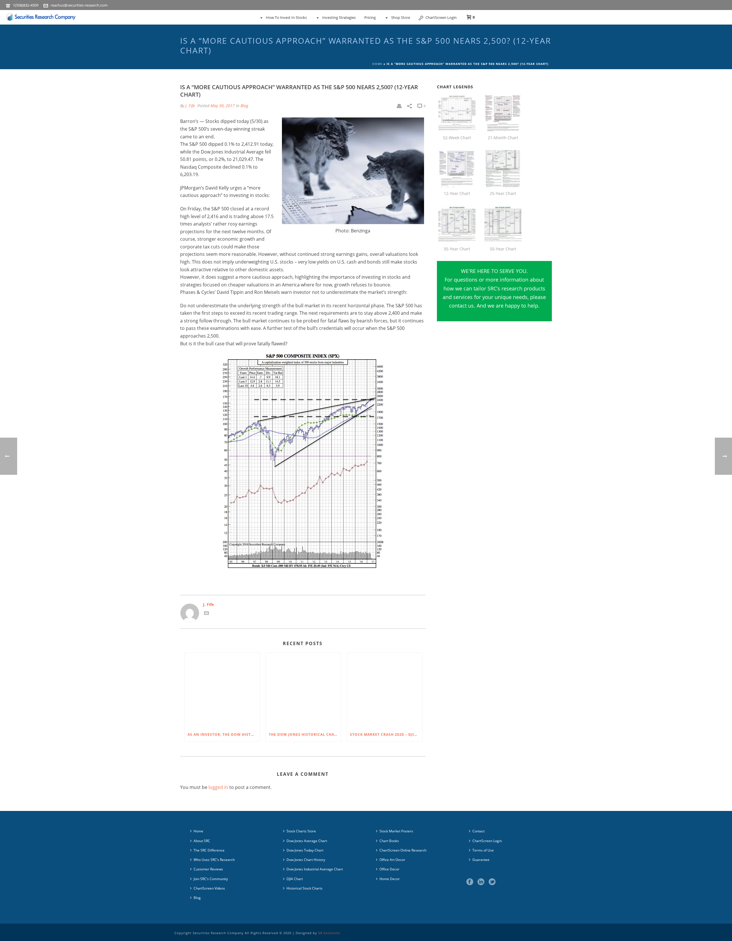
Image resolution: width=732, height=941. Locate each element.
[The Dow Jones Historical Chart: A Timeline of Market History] (303, 690)
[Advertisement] (494, 386)
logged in (218, 787)
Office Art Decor (392, 859)
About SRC (202, 840)
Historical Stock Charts (305, 888)
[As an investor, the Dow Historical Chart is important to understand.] (222, 690)
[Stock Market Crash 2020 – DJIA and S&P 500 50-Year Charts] (384, 690)
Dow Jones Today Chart (305, 850)
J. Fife (190, 105)
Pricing (370, 17)
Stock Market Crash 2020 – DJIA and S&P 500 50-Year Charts (386, 734)
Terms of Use (483, 850)
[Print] (399, 105)
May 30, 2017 (222, 105)
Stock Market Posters (396, 831)
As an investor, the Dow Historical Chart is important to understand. (224, 734)
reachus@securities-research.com (79, 5)
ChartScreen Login (441, 17)
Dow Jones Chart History (306, 859)
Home (377, 64)
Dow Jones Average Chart (307, 840)
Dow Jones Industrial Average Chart (315, 869)
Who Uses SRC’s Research (214, 859)
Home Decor (389, 878)
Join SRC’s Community (211, 878)
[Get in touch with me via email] (206, 614)
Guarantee (481, 859)
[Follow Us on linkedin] (481, 882)
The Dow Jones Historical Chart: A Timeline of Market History (305, 734)
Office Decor (389, 869)
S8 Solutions (329, 933)
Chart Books (389, 840)
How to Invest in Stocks (286, 17)
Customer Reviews (208, 869)
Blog (244, 105)
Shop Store (400, 17)
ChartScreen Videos (209, 888)
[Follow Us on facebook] (469, 882)
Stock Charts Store (301, 831)
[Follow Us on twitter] (492, 882)
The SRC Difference (209, 850)
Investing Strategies (339, 17)
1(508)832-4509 (25, 5)
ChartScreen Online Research (402, 850)
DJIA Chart (295, 878)
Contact (478, 831)
